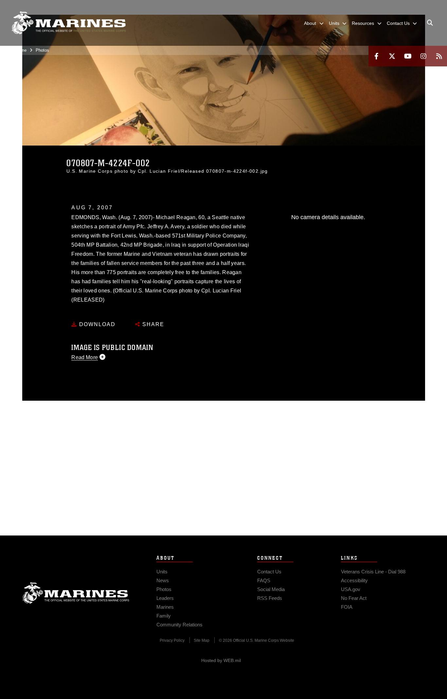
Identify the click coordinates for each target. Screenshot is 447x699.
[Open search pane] (430, 23)
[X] (392, 56)
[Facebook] (376, 56)
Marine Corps (76, 593)
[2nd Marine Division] (68, 22)
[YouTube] (408, 56)
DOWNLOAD (96, 324)
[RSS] (439, 56)
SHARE (152, 324)
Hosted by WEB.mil (221, 660)
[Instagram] (423, 56)
